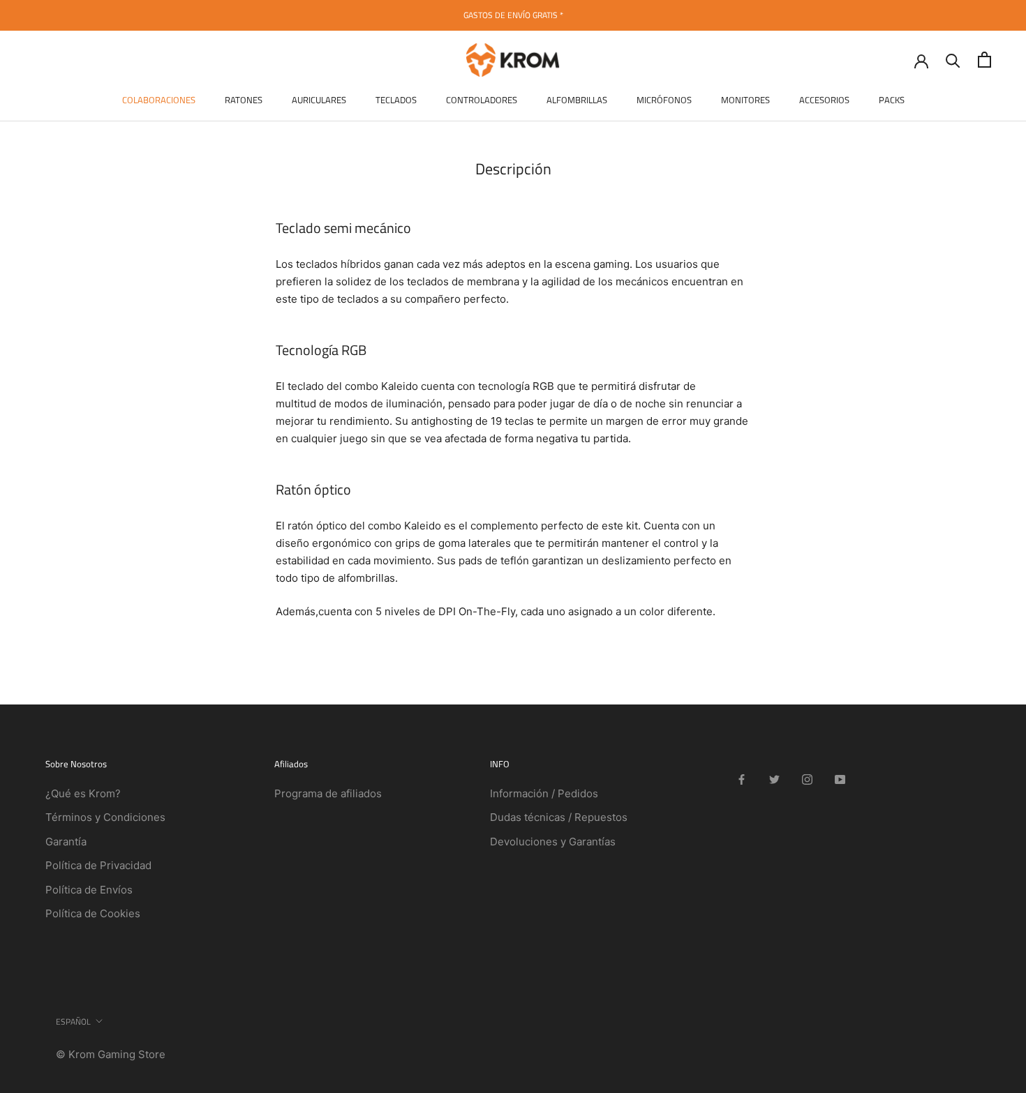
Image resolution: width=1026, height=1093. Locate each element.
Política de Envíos (89, 889)
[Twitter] (774, 779)
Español (73, 1021)
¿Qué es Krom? (83, 793)
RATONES (243, 100)
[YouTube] (840, 779)
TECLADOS (396, 100)
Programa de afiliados (328, 793)
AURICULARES (319, 100)
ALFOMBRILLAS (577, 100)
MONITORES (745, 100)
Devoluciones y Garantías (553, 841)
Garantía (66, 841)
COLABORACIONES (158, 100)
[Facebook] (741, 779)
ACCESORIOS (824, 100)
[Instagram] (807, 779)
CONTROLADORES (481, 100)
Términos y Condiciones (105, 817)
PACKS (892, 100)
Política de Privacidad (98, 865)
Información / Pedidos (544, 793)
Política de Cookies (92, 913)
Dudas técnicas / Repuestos (558, 817)
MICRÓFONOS (664, 100)
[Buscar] (953, 59)
